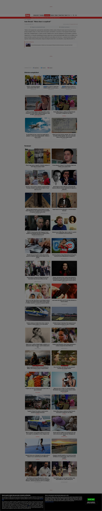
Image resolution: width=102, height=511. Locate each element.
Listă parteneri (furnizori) (49, 501)
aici (28, 505)
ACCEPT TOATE (91, 499)
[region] (51, 502)
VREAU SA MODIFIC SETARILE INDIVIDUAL (91, 503)
